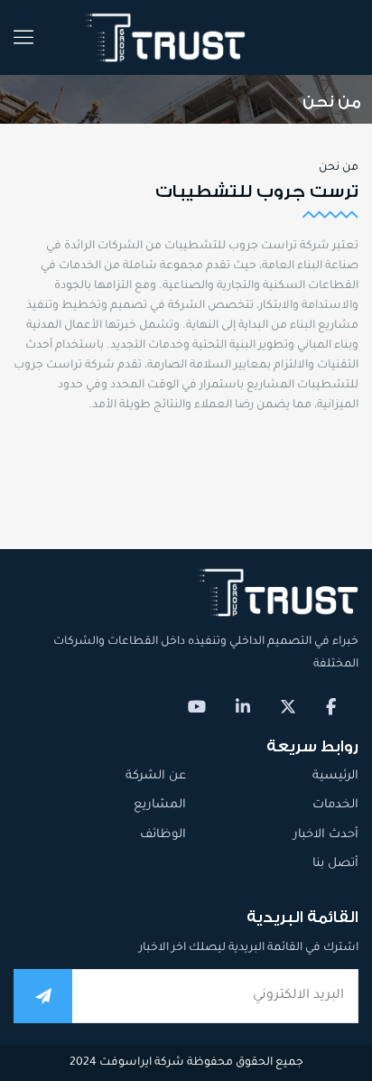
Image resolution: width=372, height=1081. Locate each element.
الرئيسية (335, 776)
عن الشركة (156, 776)
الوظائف (163, 835)
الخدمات (335, 805)
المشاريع (160, 805)
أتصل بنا (335, 864)
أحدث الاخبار (325, 835)
